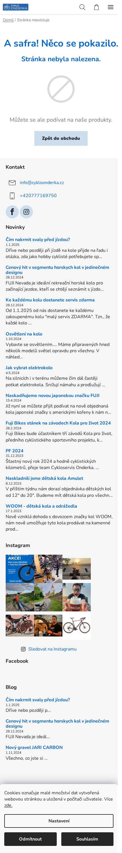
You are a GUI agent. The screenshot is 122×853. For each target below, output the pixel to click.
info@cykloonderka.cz (42, 183)
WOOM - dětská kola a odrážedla (41, 506)
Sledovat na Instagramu (52, 649)
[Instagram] (26, 211)
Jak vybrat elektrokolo (29, 368)
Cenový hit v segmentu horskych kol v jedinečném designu (57, 270)
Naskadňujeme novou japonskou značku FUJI (53, 395)
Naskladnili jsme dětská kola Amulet (44, 478)
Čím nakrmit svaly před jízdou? (38, 239)
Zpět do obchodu (61, 138)
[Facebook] (12, 211)
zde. (8, 805)
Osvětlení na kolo (24, 334)
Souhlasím (87, 839)
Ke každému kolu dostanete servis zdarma (50, 300)
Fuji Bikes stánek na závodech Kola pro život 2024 (58, 423)
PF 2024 (15, 451)
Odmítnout (30, 839)
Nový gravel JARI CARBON (34, 747)
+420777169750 (38, 196)
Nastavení (59, 821)
